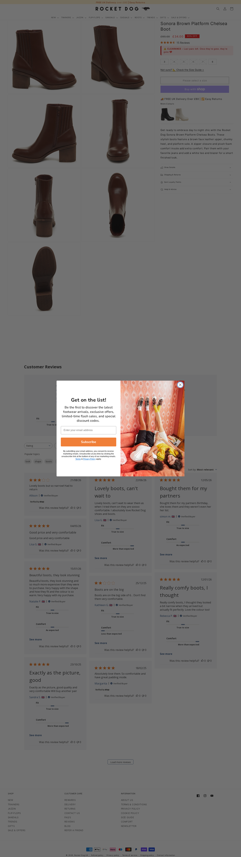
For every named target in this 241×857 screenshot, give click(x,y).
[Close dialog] (180, 385)
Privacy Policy (89, 459)
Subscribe (88, 442)
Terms (78, 459)
